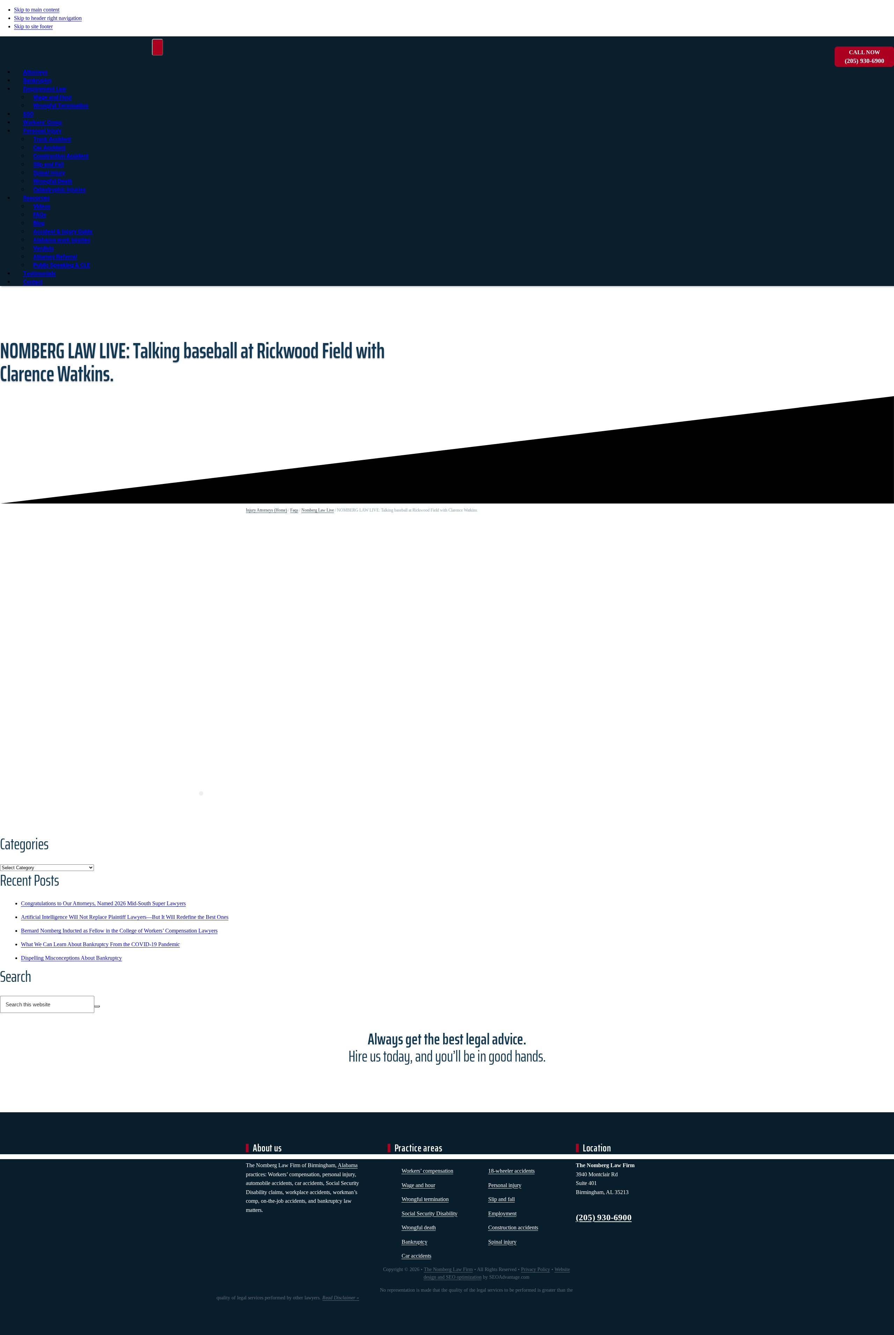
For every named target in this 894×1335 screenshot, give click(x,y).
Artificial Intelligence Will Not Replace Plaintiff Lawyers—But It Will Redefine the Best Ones (124, 917)
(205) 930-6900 (864, 56)
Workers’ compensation (427, 1171)
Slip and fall (501, 1199)
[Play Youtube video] (201, 638)
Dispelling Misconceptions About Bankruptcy (71, 958)
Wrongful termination (425, 1199)
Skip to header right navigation (48, 18)
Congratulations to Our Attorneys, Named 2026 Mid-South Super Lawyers (103, 903)
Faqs (294, 510)
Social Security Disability (429, 1213)
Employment (502, 1213)
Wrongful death (419, 1227)
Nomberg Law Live (317, 510)
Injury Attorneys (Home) (266, 510)
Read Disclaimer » (340, 1297)
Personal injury (504, 1185)
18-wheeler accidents (511, 1171)
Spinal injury (502, 1242)
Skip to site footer (33, 26)
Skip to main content (36, 10)
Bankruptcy (414, 1242)
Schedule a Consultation (447, 1081)
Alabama (348, 1165)
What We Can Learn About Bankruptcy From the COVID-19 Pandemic (100, 944)
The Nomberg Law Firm (448, 1269)
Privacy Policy (535, 1269)
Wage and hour (418, 1185)
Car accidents (416, 1256)
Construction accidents (513, 1227)
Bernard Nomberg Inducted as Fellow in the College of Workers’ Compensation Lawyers (119, 931)
